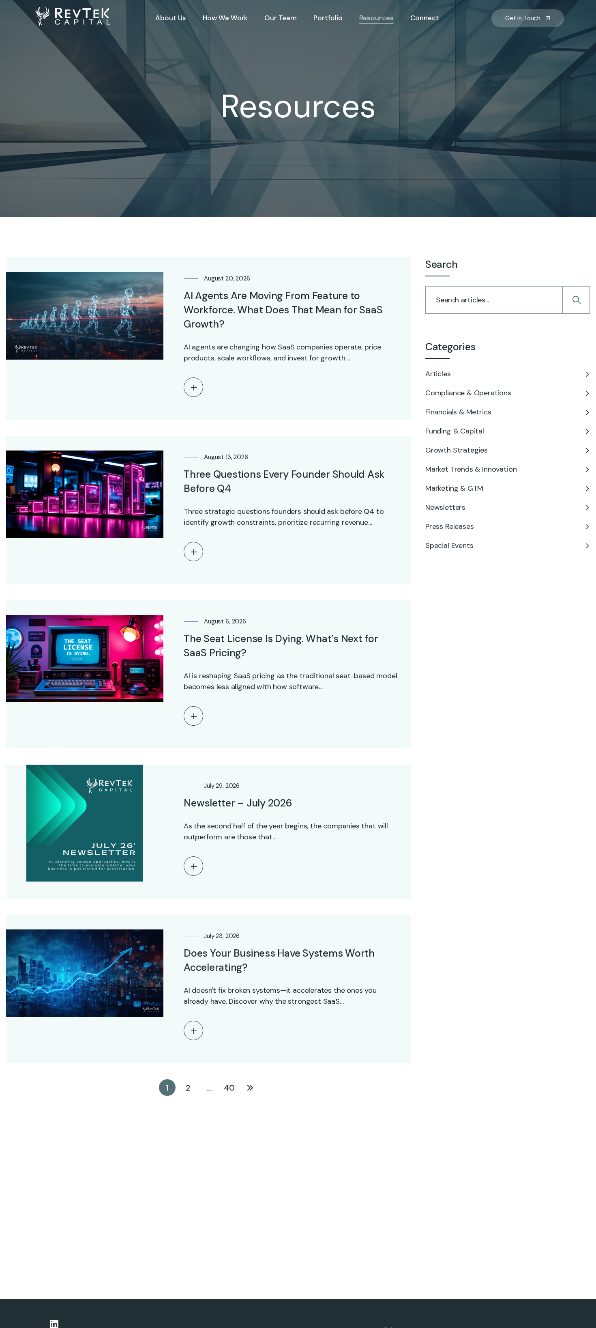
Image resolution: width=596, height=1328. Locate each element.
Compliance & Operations (468, 393)
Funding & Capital (454, 431)
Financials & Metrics (458, 412)
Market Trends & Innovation (471, 469)
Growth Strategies (456, 450)
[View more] (193, 387)
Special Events (449, 545)
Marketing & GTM (454, 488)
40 (229, 1087)
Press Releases (449, 526)
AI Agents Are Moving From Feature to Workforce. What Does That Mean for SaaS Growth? (283, 310)
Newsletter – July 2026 (238, 803)
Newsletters (445, 507)
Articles (438, 374)
